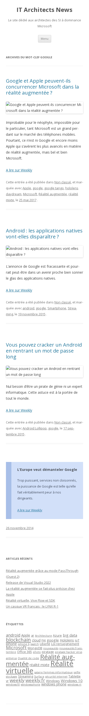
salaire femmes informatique (53, 672)
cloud (36, 640)
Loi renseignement (65, 644)
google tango (54, 188)
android (28, 308)
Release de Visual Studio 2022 (28, 582)
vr (7, 681)
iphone (11, 643)
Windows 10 (72, 680)
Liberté (45, 644)
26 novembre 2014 (19, 528)
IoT (77, 640)
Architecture (43, 635)
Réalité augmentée (53, 194)
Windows (53, 681)
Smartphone (56, 308)
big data (70, 635)
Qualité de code (28, 658)
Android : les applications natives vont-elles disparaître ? (44, 233)
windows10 (13, 684)
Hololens (67, 640)
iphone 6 (23, 644)
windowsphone (30, 684)
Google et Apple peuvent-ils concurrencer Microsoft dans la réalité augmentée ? (42, 86)
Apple (26, 188)
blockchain (18, 639)
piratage (48, 652)
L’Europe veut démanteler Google (47, 469)
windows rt (74, 684)
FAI (44, 640)
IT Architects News (44, 10)
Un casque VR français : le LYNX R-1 (32, 606)
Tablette (74, 676)
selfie (77, 672)
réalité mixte (39, 664)
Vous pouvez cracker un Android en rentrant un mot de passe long (44, 350)
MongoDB (35, 648)
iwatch (34, 644)
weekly (17, 680)
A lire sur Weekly (19, 170)
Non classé (62, 182)
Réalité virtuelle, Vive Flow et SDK (30, 600)
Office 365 (24, 652)
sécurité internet (56, 676)
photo (37, 652)
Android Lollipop (34, 428)
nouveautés (50, 648)
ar (32, 635)
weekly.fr (35, 680)
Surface (39, 676)
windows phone (54, 684)
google (38, 188)
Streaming (25, 676)
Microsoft (30, 194)
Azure (57, 635)
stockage (11, 676)
